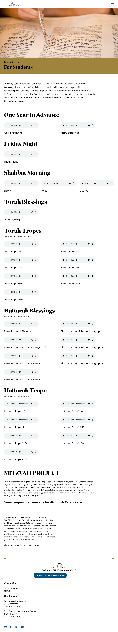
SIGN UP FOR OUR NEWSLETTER (50, 575)
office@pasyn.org (11, 588)
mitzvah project (17, 101)
